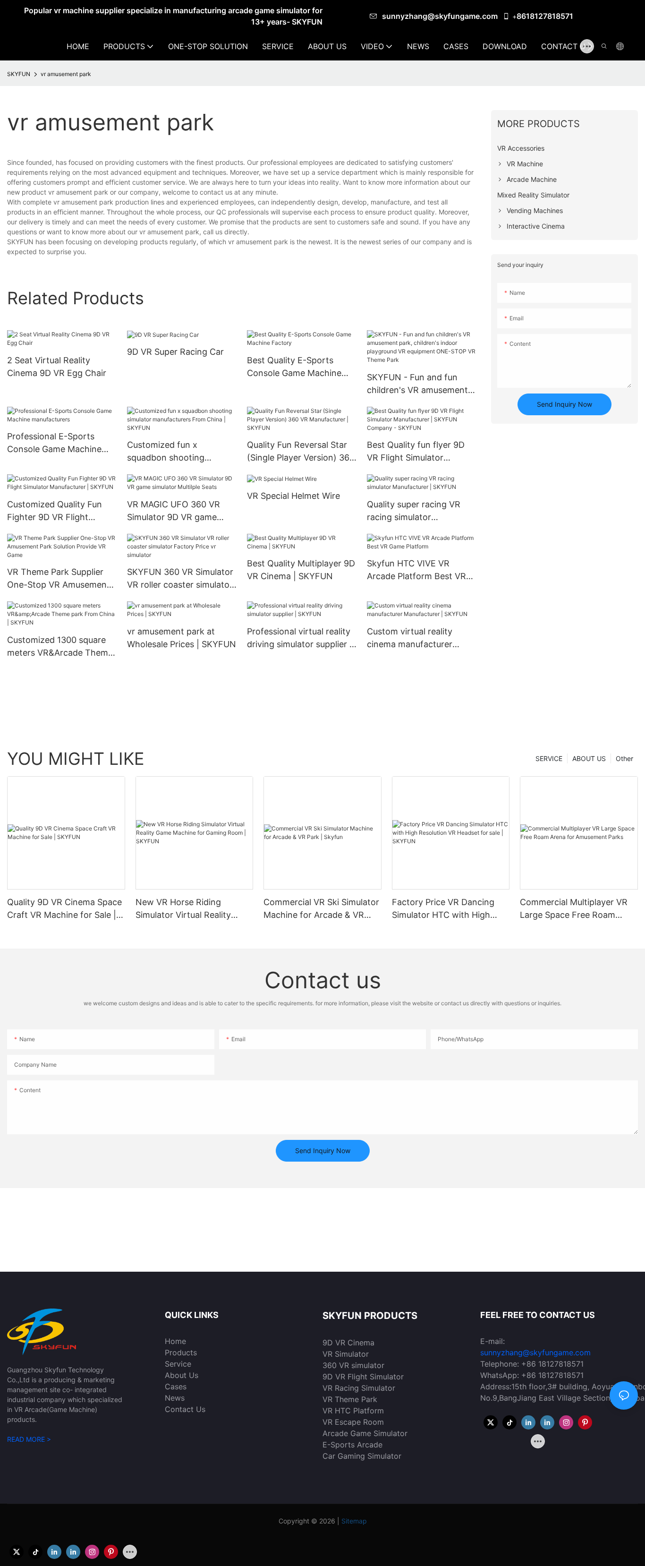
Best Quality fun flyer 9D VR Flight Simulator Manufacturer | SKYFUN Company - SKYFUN (416, 452)
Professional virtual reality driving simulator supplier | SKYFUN (299, 638)
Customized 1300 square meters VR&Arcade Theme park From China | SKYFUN (61, 647)
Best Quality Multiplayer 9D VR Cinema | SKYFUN (301, 569)
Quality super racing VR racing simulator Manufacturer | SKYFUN (415, 511)
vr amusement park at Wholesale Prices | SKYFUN (181, 637)
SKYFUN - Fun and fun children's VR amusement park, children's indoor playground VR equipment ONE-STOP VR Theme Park (421, 384)
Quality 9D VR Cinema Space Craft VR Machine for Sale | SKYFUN (64, 909)
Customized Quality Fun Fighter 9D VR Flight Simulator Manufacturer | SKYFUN (57, 511)
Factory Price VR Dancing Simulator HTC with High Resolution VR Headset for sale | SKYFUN (444, 909)
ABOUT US (589, 758)
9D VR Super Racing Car (175, 352)
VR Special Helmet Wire (293, 496)
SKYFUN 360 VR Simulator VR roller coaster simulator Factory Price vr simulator (180, 579)
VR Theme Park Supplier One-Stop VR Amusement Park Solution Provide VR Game (58, 579)
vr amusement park (66, 73)
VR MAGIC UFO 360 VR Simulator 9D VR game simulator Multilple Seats (175, 511)
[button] (590, 46)
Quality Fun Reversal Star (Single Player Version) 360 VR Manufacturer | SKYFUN (301, 452)
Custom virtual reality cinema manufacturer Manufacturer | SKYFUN (415, 638)
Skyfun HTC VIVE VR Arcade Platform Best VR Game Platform (416, 570)
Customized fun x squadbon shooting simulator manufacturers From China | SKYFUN (176, 452)
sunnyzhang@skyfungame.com (441, 16)
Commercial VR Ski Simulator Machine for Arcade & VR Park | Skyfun (321, 909)
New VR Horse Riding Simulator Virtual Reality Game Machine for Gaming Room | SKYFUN (189, 909)
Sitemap (354, 1521)
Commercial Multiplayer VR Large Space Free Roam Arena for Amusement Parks (576, 909)
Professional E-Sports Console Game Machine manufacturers (54, 443)
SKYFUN (18, 73)
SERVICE (548, 758)
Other (624, 758)
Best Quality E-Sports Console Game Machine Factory (294, 367)
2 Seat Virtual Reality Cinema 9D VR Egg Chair (56, 366)
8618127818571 (545, 16)
